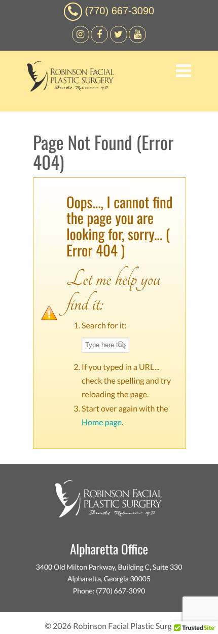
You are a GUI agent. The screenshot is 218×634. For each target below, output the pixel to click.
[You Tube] (137, 40)
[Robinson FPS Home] (68, 89)
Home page (102, 422)
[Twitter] (118, 40)
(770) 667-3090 (119, 11)
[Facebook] (80, 40)
